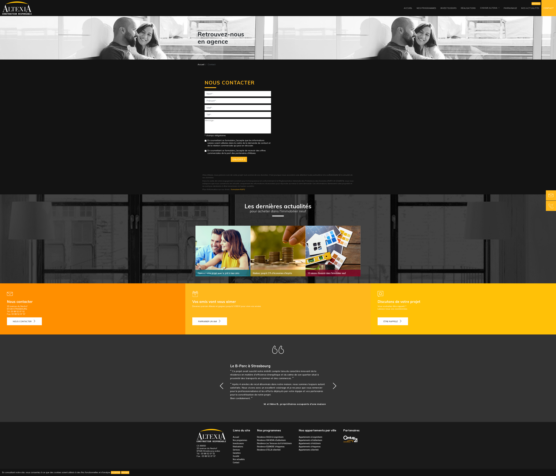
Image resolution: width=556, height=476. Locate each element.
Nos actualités (530, 8)
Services (236, 450)
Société (236, 456)
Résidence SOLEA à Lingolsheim (270, 437)
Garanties (237, 453)
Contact (549, 8)
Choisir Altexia (489, 8)
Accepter (115, 473)
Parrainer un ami (207, 321)
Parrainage (510, 8)
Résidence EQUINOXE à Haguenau (271, 446)
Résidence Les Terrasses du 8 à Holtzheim (274, 443)
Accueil (408, 8)
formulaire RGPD (238, 189)
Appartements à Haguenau (310, 446)
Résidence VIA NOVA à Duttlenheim (271, 440)
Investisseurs (449, 8)
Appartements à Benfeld (309, 450)
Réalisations (468, 8)
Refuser (125, 473)
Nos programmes (426, 8)
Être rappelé (391, 321)
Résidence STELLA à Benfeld (268, 450)
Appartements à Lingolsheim (310, 437)
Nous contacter (22, 321)
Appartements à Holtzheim (310, 443)
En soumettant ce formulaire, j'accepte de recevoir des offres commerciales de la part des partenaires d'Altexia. (236, 151)
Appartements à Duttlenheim (310, 440)
